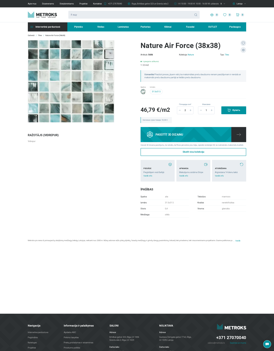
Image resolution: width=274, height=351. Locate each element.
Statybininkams (67, 4)
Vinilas (100, 26)
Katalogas (32, 342)
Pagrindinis (33, 337)
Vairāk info (147, 176)
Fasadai (190, 26)
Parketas (146, 26)
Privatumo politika (72, 348)
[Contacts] (267, 344)
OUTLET (212, 26)
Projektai (83, 4)
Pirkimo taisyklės (71, 337)
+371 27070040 (115, 4)
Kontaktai (97, 4)
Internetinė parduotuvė (38, 332)
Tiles (227, 55)
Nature (191, 55)
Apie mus (32, 4)
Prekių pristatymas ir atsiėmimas (78, 342)
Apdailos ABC (70, 332)
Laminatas (123, 26)
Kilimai (167, 26)
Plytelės (78, 26)
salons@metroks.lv (216, 343)
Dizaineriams (48, 4)
